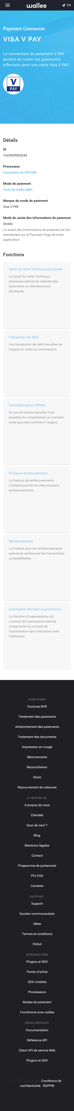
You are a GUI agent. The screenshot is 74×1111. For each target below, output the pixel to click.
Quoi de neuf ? (37, 825)
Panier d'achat (37, 972)
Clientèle (37, 815)
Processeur (11, 166)
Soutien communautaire (37, 914)
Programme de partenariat (37, 866)
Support (37, 903)
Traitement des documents (37, 737)
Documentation (37, 1030)
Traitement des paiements (37, 717)
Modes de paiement (37, 1002)
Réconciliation (37, 767)
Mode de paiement (17, 184)
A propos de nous (37, 805)
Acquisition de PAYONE (20, 172)
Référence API (37, 1040)
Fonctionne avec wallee (37, 1012)
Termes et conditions (37, 934)
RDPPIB (48, 1086)
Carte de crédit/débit (17, 189)
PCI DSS (37, 876)
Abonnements (37, 757)
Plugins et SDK (37, 962)
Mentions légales (37, 845)
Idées (37, 924)
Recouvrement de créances (37, 787)
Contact (37, 855)
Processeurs (37, 992)
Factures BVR (37, 706)
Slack (37, 777)
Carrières (37, 886)
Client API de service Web (37, 1050)
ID (4, 149)
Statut (37, 944)
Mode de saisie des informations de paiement (37, 218)
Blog (37, 835)
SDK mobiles (37, 982)
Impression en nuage (37, 747)
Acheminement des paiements (37, 727)
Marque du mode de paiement (25, 201)
